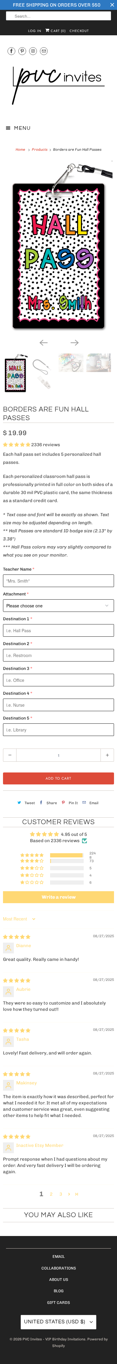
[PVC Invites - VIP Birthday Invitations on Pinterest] (22, 51)
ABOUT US (58, 1279)
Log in (34, 30)
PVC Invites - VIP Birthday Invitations (54, 1339)
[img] (16, 937)
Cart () (58, 30)
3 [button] (60, 1194)
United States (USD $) (55, 1322)
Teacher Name (17, 569)
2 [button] (51, 1194)
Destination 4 (16, 693)
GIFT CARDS (58, 1302)
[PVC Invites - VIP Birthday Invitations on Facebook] (11, 51)
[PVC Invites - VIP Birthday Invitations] (58, 86)
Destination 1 (16, 618)
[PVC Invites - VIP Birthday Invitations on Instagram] (33, 51)
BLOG (59, 1291)
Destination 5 (16, 718)
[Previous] (43, 342)
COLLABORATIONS (58, 1268)
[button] (17, 444)
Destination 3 (16, 668)
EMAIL (58, 1256)
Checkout (79, 30)
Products (40, 149)
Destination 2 (16, 643)
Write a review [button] (59, 897)
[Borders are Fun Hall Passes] (58, 248)
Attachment (14, 594)
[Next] (74, 342)
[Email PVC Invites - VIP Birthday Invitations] (44, 51)
